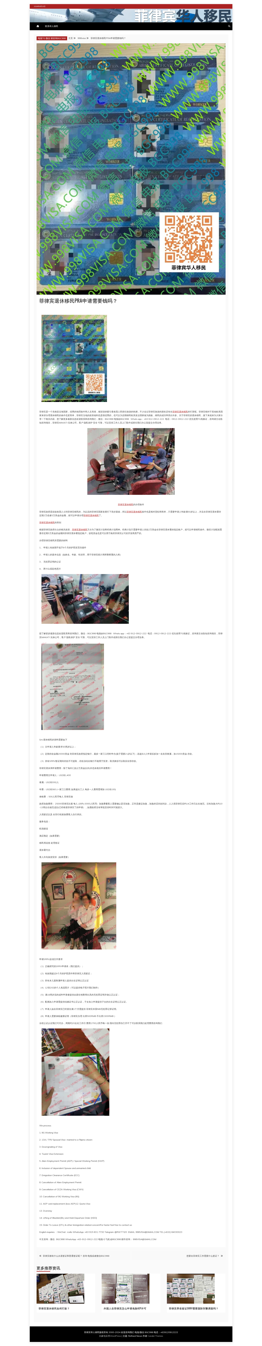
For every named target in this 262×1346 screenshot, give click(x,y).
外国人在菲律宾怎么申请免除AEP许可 (125, 1308)
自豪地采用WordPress (110, 1336)
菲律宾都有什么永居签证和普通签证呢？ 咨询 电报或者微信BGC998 (76, 1255)
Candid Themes (155, 1336)
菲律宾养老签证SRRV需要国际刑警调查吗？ (193, 1308)
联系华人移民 (51, 26)
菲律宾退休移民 (180, 411)
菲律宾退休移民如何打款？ (54, 1308)
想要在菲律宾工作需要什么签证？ (203, 1255)
